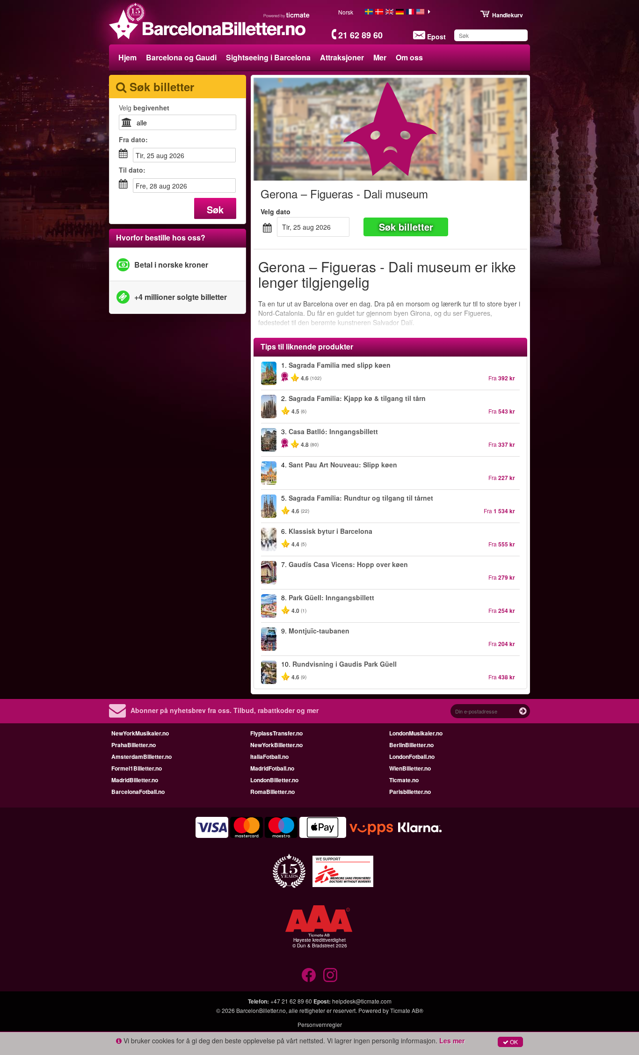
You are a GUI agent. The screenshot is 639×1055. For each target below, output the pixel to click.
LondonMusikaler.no (416, 733)
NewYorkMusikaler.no (140, 733)
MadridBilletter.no (134, 780)
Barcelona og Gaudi (181, 57)
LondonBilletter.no (274, 780)
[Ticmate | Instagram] (330, 975)
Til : (132, 170)
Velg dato (275, 211)
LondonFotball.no (412, 756)
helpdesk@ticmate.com (362, 1001)
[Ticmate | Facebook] (309, 975)
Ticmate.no (404, 780)
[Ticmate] (286, 15)
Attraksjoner (342, 57)
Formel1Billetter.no (136, 768)
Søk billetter (406, 226)
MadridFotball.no (272, 768)
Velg (144, 107)
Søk (215, 209)
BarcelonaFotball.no (138, 791)
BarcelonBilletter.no (261, 1010)
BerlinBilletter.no (411, 745)
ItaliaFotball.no (269, 756)
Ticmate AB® (406, 1010)
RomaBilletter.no (272, 791)
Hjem (127, 57)
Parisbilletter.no (410, 791)
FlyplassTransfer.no (276, 733)
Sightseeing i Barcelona (268, 57)
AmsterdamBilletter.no (141, 756)
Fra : (133, 139)
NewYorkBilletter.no (276, 745)
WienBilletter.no (410, 768)
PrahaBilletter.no (133, 745)
